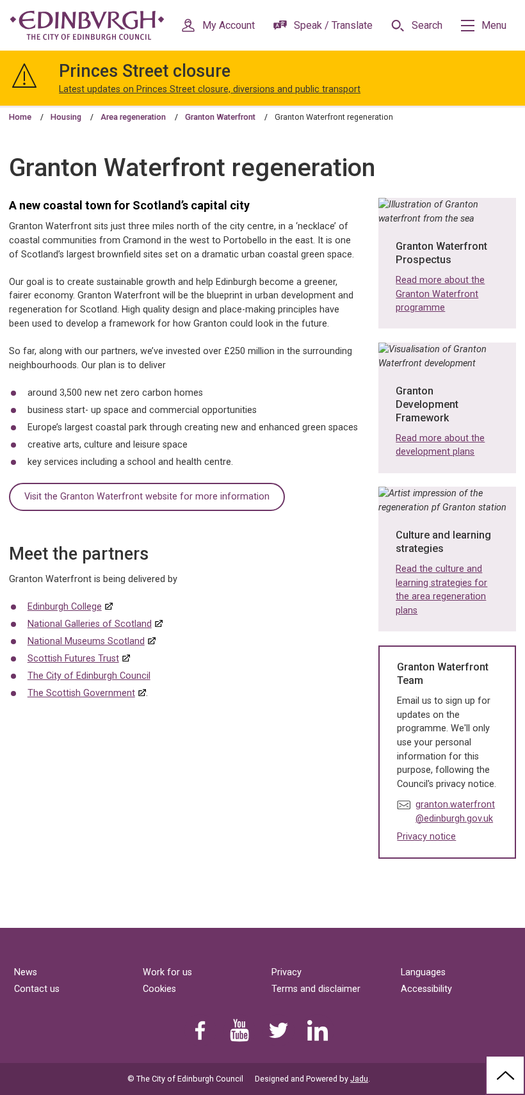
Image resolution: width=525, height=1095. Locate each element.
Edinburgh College (65, 606)
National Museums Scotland (86, 641)
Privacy (286, 972)
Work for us (167, 972)
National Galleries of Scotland (90, 624)
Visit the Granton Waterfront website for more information (147, 496)
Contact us (37, 989)
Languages (423, 972)
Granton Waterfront (220, 117)
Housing (66, 117)
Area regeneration (133, 117)
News (25, 972)
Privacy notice (426, 836)
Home (20, 117)
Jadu (359, 1078)
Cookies (159, 989)
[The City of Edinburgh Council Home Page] (87, 25)
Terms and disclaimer (315, 989)
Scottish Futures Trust (73, 658)
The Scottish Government (81, 693)
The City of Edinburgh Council (89, 675)
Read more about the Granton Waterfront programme (440, 294)
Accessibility (426, 989)
